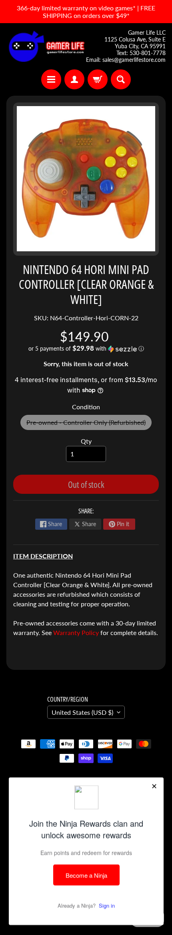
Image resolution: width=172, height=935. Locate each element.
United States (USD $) (82, 712)
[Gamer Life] (46, 46)
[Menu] (51, 79)
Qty (86, 441)
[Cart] (98, 79)
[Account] (74, 79)
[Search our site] (121, 79)
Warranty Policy (76, 632)
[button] (86, 349)
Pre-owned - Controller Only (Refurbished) (89, 424)
